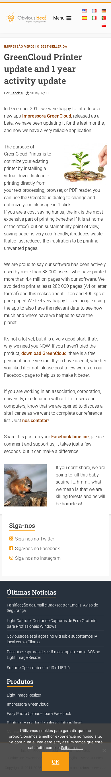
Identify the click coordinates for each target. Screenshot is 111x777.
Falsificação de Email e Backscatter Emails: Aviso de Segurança (52, 608)
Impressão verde (19, 46)
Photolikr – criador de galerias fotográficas (44, 722)
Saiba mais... (72, 747)
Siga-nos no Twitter (34, 539)
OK (55, 761)
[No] (104, 750)
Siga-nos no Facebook (37, 548)
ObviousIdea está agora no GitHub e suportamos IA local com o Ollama (52, 639)
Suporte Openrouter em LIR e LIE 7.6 (38, 667)
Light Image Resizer (24, 695)
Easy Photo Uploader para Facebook (39, 713)
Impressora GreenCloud (46, 116)
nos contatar (35, 420)
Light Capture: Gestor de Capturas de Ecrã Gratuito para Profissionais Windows (51, 623)
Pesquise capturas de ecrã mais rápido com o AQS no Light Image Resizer (53, 655)
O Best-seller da (52, 46)
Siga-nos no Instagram (38, 558)
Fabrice (17, 93)
